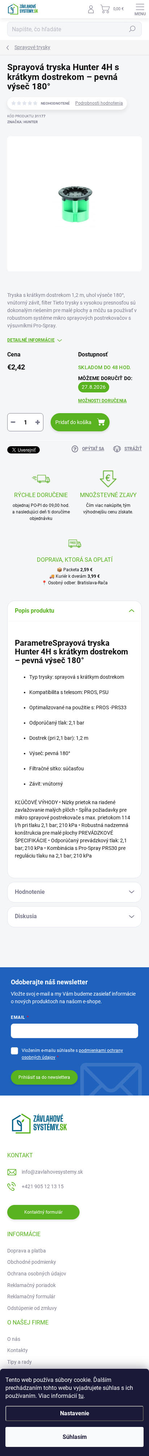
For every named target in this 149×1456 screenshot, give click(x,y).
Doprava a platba (26, 1251)
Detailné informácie (31, 340)
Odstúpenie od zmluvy (32, 1308)
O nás (13, 1339)
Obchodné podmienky (31, 1262)
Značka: (22, 122)
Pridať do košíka (73, 422)
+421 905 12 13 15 (43, 1186)
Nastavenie (74, 1413)
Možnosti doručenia (102, 400)
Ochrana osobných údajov (36, 1273)
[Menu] (140, 9)
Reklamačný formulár (31, 1296)
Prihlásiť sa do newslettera (44, 1077)
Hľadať (132, 29)
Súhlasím (75, 1436)
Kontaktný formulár (43, 1212)
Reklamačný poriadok (31, 1285)
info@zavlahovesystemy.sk (52, 1172)
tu (81, 1395)
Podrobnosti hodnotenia (99, 103)
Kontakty (17, 1350)
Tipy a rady (19, 1362)
